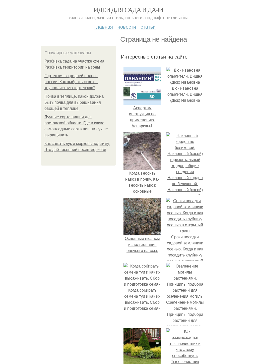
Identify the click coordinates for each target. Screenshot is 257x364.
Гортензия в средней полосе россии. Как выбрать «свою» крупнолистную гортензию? (71, 82)
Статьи (148, 26)
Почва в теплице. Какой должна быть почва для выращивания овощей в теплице (74, 102)
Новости (126, 26)
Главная (103, 26)
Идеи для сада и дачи (128, 9)
